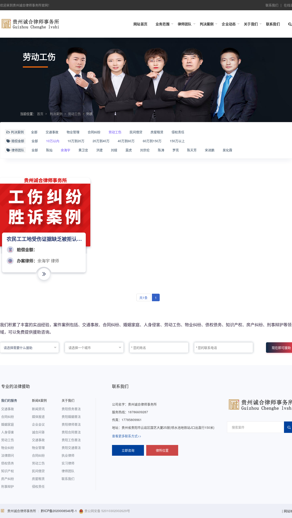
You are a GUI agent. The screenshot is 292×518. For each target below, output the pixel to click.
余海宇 (65, 150)
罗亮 (175, 150)
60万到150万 (152, 141)
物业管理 (73, 132)
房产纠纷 (7, 478)
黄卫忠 (83, 150)
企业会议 (38, 424)
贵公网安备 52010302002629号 (106, 510)
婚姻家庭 (7, 424)
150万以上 (177, 141)
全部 (34, 132)
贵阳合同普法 (71, 432)
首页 (40, 113)
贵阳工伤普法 (71, 439)
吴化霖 (227, 150)
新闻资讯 (38, 408)
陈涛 (161, 150)
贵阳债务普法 (71, 408)
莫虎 (128, 150)
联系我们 (272, 5)
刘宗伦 (145, 150)
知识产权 (7, 470)
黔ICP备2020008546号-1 (59, 510)
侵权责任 (178, 132)
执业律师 (68, 455)
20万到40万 (101, 141)
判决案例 (56, 113)
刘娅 (114, 150)
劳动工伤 (74, 113)
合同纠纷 (94, 132)
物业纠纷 (7, 447)
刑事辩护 (7, 486)
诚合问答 (38, 432)
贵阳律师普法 (71, 424)
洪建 (99, 150)
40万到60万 (126, 141)
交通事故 (52, 132)
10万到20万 (76, 141)
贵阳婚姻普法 (71, 416)
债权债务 (7, 463)
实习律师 (68, 463)
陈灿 (49, 150)
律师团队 (68, 470)
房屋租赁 (157, 132)
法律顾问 (7, 455)
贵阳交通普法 (71, 447)
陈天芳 (192, 150)
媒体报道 (38, 416)
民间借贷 (136, 132)
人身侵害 (7, 432)
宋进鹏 (209, 150)
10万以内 (52, 141)
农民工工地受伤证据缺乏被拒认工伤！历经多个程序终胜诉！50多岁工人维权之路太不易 (45, 238)
